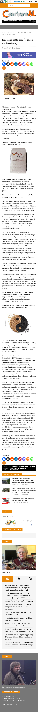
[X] (8, 64)
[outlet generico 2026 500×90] (19, 470)
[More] (4, 68)
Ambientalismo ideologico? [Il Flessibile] (19, 601)
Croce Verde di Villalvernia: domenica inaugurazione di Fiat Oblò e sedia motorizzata (18, 607)
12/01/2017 (7, 48)
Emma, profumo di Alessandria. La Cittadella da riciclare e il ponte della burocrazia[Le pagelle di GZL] (17, 595)
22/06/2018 (16, 502)
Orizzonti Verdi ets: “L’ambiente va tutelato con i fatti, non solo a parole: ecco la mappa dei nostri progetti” (17, 588)
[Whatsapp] (31, 64)
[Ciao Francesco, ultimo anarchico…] (19, 672)
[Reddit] (12, 64)
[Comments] (30, 579)
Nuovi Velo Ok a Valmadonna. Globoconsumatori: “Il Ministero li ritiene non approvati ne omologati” (23, 480)
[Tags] (19, 579)
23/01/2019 (16, 494)
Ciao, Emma (6, 572)
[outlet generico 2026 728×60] (19, 21)
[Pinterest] (20, 64)
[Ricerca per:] (19, 5)
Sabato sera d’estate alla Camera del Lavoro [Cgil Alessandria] (23, 499)
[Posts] (7, 579)
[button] (35, 26)
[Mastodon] (24, 64)
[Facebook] (4, 64)
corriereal (16, 48)
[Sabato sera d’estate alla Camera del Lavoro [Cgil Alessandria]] (6, 501)
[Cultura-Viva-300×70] (19, 525)
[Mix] (27, 64)
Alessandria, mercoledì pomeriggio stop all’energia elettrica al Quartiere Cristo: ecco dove (19, 637)
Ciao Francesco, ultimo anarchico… (13, 687)
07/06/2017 (16, 484)
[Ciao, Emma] (19, 557)
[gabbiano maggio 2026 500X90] (19, 57)
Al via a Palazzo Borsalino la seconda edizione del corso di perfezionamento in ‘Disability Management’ (24, 490)
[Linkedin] (16, 64)
